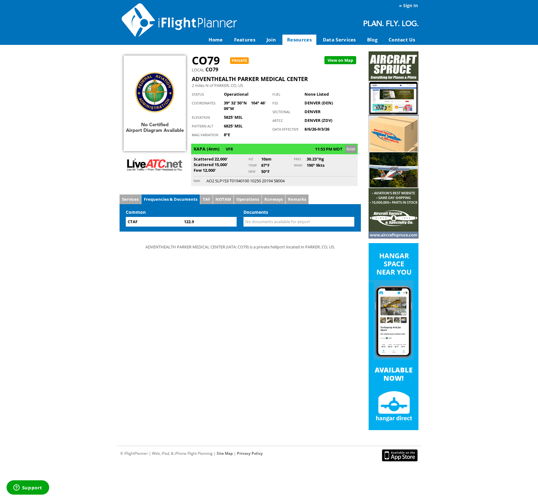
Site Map (225, 453)
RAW (351, 149)
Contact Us (402, 39)
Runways (273, 199)
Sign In (410, 5)
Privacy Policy (250, 453)
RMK (197, 181)
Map (340, 60)
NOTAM (223, 199)
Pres (297, 159)
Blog (372, 39)
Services (130, 199)
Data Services (339, 39)
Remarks (297, 199)
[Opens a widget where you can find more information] (27, 488)
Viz (250, 159)
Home (216, 39)
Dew (251, 171)
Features (244, 39)
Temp (252, 165)
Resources (299, 39)
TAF (206, 199)
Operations (247, 199)
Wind (298, 165)
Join (271, 39)
